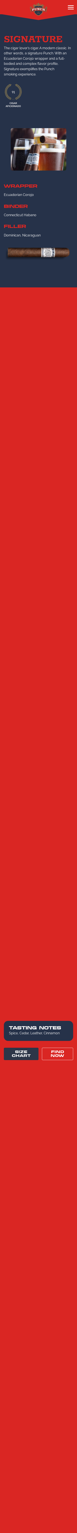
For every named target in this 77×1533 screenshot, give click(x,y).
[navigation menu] (71, 8)
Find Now (57, 1054)
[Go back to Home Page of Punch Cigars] (38, 9)
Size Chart (21, 1054)
